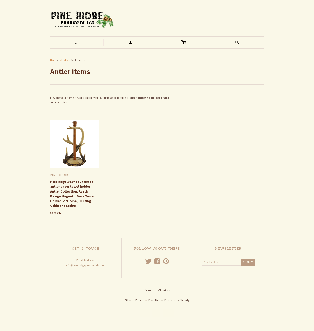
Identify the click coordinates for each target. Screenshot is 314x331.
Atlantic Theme (134, 300)
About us (164, 290)
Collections (64, 60)
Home (53, 60)
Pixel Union (155, 300)
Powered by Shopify (176, 300)
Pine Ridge (59, 175)
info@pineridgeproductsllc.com (86, 265)
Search (149, 290)
